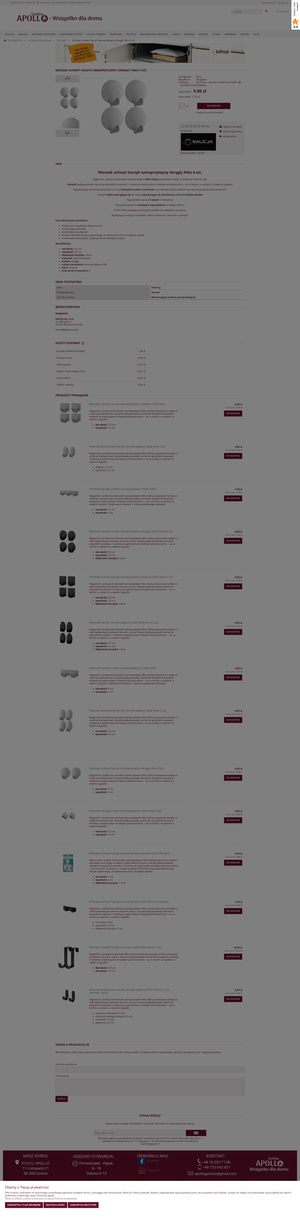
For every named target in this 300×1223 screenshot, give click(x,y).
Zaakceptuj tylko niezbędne (24, 1205)
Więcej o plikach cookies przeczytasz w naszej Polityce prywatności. (41, 1198)
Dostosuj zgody (55, 1205)
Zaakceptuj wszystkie (83, 1205)
